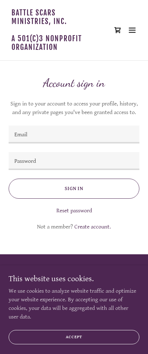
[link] (54, 48)
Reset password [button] (74, 210)
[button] (132, 30)
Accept (74, 337)
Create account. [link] (92, 226)
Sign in (74, 189)
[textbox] (74, 134)
